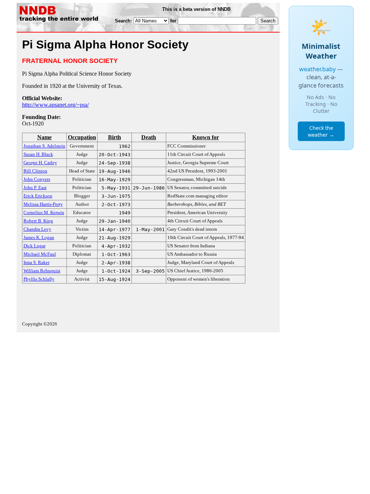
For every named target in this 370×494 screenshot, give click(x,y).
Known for (205, 137)
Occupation (82, 137)
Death (148, 137)
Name (44, 137)
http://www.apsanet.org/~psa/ (55, 105)
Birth (114, 137)
